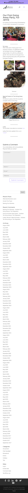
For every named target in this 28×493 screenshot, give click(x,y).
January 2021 (6, 351)
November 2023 (7, 285)
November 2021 (7, 328)
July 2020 (5, 365)
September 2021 (7, 333)
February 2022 (6, 321)
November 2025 (7, 246)
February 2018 (6, 431)
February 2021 (6, 349)
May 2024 (5, 275)
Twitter (4, 132)
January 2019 (6, 406)
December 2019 (7, 381)
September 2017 (7, 442)
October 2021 (6, 330)
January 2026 (6, 241)
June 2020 (5, 367)
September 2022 (7, 305)
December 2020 (7, 353)
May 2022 (5, 314)
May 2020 (5, 369)
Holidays (5, 458)
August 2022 (6, 307)
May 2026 (5, 232)
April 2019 (5, 399)
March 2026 (6, 237)
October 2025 (6, 248)
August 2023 (6, 289)
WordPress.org (6, 473)
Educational (6, 453)
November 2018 (7, 410)
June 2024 (5, 273)
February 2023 (6, 296)
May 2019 (5, 397)
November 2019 (7, 383)
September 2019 (7, 387)
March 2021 (6, 346)
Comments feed (7, 471)
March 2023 (6, 294)
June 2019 (5, 394)
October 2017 (6, 440)
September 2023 (7, 287)
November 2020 (7, 355)
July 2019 (5, 392)
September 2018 (7, 415)
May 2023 (5, 291)
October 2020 (6, 358)
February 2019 (6, 404)
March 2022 (6, 319)
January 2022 (6, 323)
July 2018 (5, 420)
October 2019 (6, 385)
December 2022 (7, 301)
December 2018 (7, 408)
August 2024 (6, 269)
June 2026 (5, 230)
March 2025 (6, 259)
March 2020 (6, 374)
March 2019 (6, 401)
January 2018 (6, 433)
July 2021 (5, 337)
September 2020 (7, 360)
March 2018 (6, 429)
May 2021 (5, 342)
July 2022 (5, 310)
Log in (4, 466)
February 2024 (6, 278)
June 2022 (5, 312)
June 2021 (5, 340)
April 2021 (5, 344)
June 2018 (5, 422)
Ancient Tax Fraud (7, 201)
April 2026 (5, 234)
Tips (4, 460)
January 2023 (6, 298)
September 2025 (7, 250)
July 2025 (5, 255)
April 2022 (5, 317)
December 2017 (7, 436)
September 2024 (7, 266)
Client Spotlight (7, 451)
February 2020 (6, 376)
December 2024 (7, 262)
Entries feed (6, 468)
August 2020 (6, 362)
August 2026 (6, 225)
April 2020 (5, 372)
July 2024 (5, 271)
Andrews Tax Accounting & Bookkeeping (14, 22)
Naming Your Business (8, 203)
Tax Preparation (14, 211)
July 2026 (5, 227)
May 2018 (5, 424)
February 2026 (6, 239)
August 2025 (6, 253)
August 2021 (6, 335)
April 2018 (5, 426)
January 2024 (6, 280)
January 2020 (6, 378)
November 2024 (7, 264)
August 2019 (6, 390)
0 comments (21, 24)
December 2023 (7, 282)
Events (4, 455)
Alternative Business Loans (9, 199)
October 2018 (6, 413)
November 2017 (7, 438)
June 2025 (5, 257)
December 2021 (7, 326)
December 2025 (7, 243)
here (23, 128)
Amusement (14, 24)
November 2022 (7, 303)
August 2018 (6, 417)
